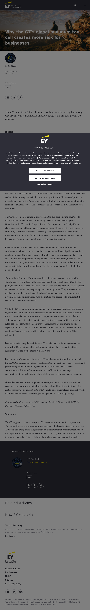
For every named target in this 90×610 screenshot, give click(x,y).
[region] (45, 162)
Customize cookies (45, 184)
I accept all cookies (45, 170)
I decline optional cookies (45, 178)
